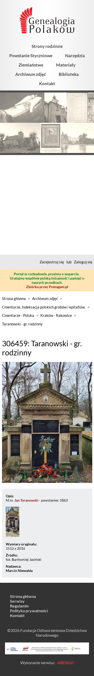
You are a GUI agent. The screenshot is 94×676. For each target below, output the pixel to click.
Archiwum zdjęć (30, 74)
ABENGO (65, 662)
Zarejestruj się (52, 262)
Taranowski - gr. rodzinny (22, 324)
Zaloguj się (83, 262)
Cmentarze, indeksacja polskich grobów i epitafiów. (43, 307)
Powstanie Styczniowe (30, 55)
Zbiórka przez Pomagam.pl (47, 287)
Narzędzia (75, 55)
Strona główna (14, 298)
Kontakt (47, 83)
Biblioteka (69, 74)
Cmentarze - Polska (18, 315)
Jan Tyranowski (26, 500)
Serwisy (17, 601)
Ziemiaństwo (31, 65)
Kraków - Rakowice (56, 315)
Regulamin (19, 605)
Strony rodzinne (47, 46)
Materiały (65, 65)
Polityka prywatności (29, 610)
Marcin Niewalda (19, 570)
